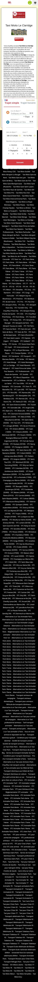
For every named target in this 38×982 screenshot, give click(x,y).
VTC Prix (20, 302)
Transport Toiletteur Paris (24, 931)
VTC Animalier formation (21, 786)
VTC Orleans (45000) (20, 432)
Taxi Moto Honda (10, 250)
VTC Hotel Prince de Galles (21, 368)
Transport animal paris (17, 729)
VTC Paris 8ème (8, 268)
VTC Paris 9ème (21, 268)
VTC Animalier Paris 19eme (20, 828)
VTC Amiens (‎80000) (17, 429)
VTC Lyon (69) (19, 390)
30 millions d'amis (16, 965)
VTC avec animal (17, 841)
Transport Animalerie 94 (15, 895)
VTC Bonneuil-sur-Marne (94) (23, 614)
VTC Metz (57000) (24, 417)
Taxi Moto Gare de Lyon (17, 178)
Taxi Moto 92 (29, 968)
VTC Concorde (16, 386)
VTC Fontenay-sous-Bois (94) (16, 571)
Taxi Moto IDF (29, 190)
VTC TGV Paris (29, 326)
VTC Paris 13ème (18, 274)
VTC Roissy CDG (15, 320)
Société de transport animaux (13, 744)
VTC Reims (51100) (20, 402)
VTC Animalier (29, 780)
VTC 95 (32, 287)
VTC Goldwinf (25, 341)
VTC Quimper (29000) (20, 505)
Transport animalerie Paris (24, 886)
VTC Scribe (20, 359)
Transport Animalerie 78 (12, 901)
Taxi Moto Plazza (19, 205)
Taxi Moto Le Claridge (25, 220)
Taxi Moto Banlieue (18, 244)
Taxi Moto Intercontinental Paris (15, 199)
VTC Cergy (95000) (17, 541)
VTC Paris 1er (16, 259)
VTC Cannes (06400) (22, 495)
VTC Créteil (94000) (24, 453)
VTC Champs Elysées (18, 353)
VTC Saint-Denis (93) (24, 450)
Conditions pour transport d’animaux (17, 756)
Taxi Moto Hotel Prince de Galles (23, 226)
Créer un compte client (19, 139)
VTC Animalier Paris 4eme (19, 798)
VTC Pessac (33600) (16, 532)
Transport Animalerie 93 (24, 892)
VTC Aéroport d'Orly (9, 305)
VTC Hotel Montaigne (26, 362)
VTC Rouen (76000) (24, 435)
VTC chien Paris (25, 832)
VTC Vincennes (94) (22, 574)
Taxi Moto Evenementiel (26, 247)
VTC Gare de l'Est (20, 332)
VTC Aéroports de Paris (20, 323)
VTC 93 (18, 287)
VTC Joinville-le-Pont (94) (25, 607)
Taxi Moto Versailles (24, 974)
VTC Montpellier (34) (23, 396)
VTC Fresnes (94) (10, 592)
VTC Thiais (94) (14, 586)
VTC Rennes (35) (22, 399)
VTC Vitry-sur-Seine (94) (21, 565)
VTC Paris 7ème (27, 265)
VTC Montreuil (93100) (21, 462)
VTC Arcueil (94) (24, 601)
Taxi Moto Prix (9, 193)
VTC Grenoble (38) (14, 408)
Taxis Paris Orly (13, 862)
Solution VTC (8, 134)
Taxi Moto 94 (18, 971)
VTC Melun (7, 290)
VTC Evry (28, 290)
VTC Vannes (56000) (26, 550)
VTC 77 (25, 284)
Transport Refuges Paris (12, 962)
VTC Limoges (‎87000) (10, 426)
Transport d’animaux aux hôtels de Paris (18, 771)
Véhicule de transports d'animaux (18, 704)
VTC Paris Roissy (18, 317)
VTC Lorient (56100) (23, 523)
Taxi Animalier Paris (24, 874)
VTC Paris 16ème (18, 278)
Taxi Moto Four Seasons (14, 229)
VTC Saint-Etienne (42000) (16, 405)
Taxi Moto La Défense (26, 250)
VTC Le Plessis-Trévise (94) (16, 611)
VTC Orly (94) (21, 595)
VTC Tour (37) (15, 423)
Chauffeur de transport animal (13, 765)
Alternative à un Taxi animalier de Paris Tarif (18, 620)
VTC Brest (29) (19, 411)
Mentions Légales (23, 136)
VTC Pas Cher (30, 302)
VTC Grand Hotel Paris (26, 344)
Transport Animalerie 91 (15, 889)
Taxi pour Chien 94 (11, 910)
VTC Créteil (16, 293)
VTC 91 (4, 287)
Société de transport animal (22, 741)
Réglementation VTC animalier (17, 792)
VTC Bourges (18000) (20, 486)
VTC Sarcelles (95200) (18, 529)
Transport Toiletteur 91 (11, 934)
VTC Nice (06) (12, 393)
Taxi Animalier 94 (22, 880)
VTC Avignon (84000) (18, 459)
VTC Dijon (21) (7, 411)
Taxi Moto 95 (29, 971)
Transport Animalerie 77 (24, 898)
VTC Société (24, 374)
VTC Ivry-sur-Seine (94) (26, 568)
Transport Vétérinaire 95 (24, 925)
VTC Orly (21, 305)
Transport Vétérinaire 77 (15, 928)
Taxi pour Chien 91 (27, 904)
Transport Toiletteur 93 (16, 937)
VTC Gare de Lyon (24, 329)
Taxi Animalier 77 (22, 883)
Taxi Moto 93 (7, 971)
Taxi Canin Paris (28, 901)
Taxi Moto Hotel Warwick (13, 223)
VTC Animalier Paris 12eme (19, 810)
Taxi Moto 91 (18, 968)
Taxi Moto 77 (29, 965)
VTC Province (18, 299)
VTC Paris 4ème (21, 262)
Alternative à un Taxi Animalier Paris (18, 617)
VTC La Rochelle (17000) (23, 477)
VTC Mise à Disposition (21, 377)
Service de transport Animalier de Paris (20, 753)
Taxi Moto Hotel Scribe (18, 214)
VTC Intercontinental (21, 347)
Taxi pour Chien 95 (26, 910)
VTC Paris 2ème (28, 259)
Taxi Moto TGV (19, 241)
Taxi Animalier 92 (22, 877)
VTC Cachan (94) (24, 592)
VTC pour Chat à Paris (23, 844)
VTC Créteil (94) (11, 562)
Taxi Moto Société (23, 172)
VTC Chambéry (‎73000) (20, 535)
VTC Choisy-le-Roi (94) (23, 577)
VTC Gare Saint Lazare (12, 338)
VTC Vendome (14, 356)
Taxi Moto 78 (7, 968)
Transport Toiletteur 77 (11, 944)
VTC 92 (11, 287)
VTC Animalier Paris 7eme (19, 804)
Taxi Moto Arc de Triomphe (17, 256)
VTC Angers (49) (28, 408)
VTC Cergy (26, 293)
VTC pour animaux (19, 835)
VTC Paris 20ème (15, 284)
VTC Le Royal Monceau (21, 350)
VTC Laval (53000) (17, 556)
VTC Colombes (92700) (20, 468)
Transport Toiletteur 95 (23, 941)
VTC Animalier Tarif (10, 783)
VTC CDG (20, 314)
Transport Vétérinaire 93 (15, 922)
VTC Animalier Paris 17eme (20, 822)
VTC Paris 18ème (18, 281)
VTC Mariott (30, 359)
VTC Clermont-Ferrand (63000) (19, 414)
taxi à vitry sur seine (25, 871)
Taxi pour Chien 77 (11, 913)
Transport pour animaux (24, 701)
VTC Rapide (14, 341)
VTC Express (25, 338)
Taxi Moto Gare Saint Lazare (23, 187)
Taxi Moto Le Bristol (23, 208)
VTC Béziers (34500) (18, 492)
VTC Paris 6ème (14, 265)
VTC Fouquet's (26, 356)
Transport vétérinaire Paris (15, 916)
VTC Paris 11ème (18, 271)
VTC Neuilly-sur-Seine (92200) (20, 520)
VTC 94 (25, 287)
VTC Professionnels (22, 371)
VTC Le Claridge (9, 365)
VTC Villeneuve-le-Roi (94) (21, 598)
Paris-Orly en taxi (24, 865)
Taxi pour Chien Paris (11, 904)
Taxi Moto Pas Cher (23, 193)
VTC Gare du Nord (9, 329)
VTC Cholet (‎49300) (20, 547)
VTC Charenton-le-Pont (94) (23, 589)
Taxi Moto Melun (9, 974)
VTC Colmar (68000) (27, 499)
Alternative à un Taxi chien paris (14, 707)
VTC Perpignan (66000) (20, 447)
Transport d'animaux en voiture (14, 774)
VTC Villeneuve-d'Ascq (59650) (14, 502)
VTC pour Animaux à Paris (24, 789)
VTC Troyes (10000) (19, 514)
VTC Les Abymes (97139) (13, 511)
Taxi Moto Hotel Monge (18, 217)
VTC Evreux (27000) (12, 553)
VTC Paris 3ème (8, 262)
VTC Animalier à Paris (19, 850)
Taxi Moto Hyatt (28, 196)
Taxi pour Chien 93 (26, 907)
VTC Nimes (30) (27, 423)
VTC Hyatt (8, 347)
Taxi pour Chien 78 (26, 913)
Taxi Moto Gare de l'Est (22, 181)
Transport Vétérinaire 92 (24, 919)
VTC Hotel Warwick (23, 365)
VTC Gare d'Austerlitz (25, 335)
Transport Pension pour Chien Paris (21, 959)
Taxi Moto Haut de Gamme (12, 190)
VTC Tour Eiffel (18, 383)
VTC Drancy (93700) (27, 508)
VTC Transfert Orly (21, 308)
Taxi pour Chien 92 (11, 907)
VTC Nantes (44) (25, 393)
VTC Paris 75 (27, 386)
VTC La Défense (19, 380)
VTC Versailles (18, 290)
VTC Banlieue (29, 299)
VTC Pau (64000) (25, 474)
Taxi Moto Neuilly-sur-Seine (13, 253)
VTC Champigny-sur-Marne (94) (22, 559)
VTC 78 (32, 284)
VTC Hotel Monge (9, 362)
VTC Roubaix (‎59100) (17, 444)
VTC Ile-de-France (9, 302)
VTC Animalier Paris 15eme (20, 816)
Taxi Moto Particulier (22, 232)
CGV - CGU (12, 136)
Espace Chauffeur (19, 144)
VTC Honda (13, 344)
